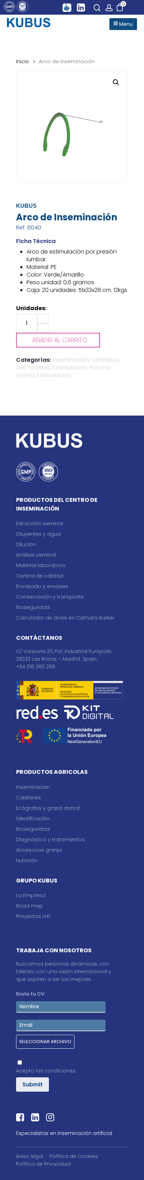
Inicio (22, 61)
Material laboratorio (41, 565)
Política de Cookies (74, 1156)
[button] (116, 82)
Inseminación (33, 787)
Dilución (26, 544)
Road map (29, 905)
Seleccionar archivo (45, 1041)
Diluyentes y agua (38, 533)
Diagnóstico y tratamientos (50, 839)
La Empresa (30, 895)
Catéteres (28, 797)
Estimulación (54, 375)
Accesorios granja (39, 849)
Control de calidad (39, 575)
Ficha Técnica (36, 241)
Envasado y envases (42, 586)
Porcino (99, 368)
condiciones (59, 1070)
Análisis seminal (36, 554)
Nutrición (27, 860)
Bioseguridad (33, 607)
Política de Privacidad (43, 1163)
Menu (125, 24)
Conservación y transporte (50, 596)
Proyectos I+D (33, 916)
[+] (43, 318)
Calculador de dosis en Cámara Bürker (65, 617)
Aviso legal (29, 1156)
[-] (43, 328)
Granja (25, 375)
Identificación (33, 818)
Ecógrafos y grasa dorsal (48, 808)
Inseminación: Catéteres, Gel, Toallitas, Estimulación (68, 364)
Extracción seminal (39, 523)
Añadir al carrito (59, 340)
